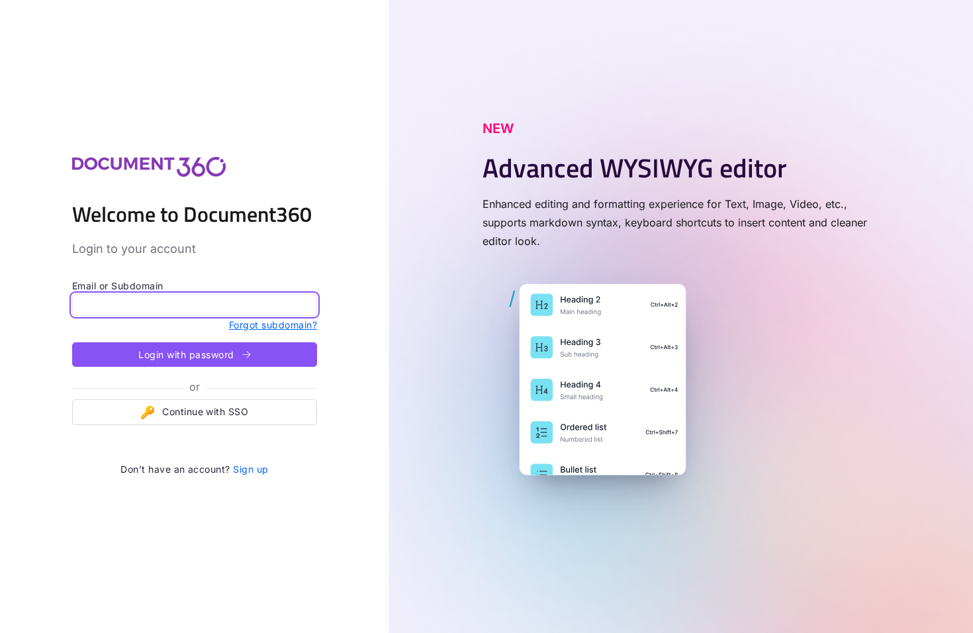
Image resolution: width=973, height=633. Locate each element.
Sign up (250, 469)
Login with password (187, 354)
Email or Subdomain (117, 285)
